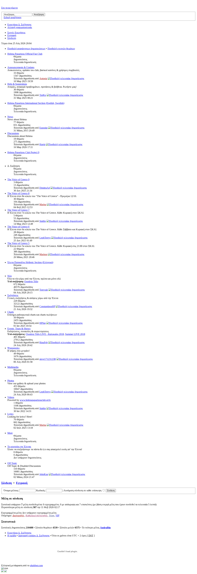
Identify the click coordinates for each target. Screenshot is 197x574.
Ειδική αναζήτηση (12, 17)
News (10, 116)
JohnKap (43, 474)
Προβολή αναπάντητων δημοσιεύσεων (26, 48)
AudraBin (105, 527)
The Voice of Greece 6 (18, 226)
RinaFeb (43, 342)
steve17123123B (47, 359)
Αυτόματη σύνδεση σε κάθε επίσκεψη (83, 490)
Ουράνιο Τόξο (31, 281)
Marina (42, 204)
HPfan (42, 323)
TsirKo (42, 95)
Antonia (43, 78)
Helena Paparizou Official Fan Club (24, 54)
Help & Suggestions (17, 84)
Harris (42, 144)
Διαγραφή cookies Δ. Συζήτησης (34, 535)
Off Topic (12, 463)
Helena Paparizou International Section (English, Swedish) (35, 103)
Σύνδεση (11, 38)
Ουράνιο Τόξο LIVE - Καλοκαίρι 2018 (45, 334)
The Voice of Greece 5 (18, 243)
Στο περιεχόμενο (9, 7)
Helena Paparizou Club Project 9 (23, 152)
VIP (57, 515)
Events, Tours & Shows (18, 328)
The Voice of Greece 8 (18, 193)
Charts (10, 312)
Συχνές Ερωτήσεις (16, 32)
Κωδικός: (40, 490)
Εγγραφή (11, 35)
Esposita (43, 127)
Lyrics (10, 414)
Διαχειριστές (18, 515)
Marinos (43, 254)
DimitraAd (44, 188)
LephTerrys (45, 237)
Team (51, 515)
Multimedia (12, 367)
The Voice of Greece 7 (18, 210)
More (10, 433)
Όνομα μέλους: (11, 490)
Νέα (9, 276)
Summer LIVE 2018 (75, 334)
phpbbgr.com (36, 565)
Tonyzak (43, 289)
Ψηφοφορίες (13, 348)
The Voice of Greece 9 (18, 179)
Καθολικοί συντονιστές (37, 515)
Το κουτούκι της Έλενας (19, 446)
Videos (10, 397)
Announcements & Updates (20, 67)
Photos (10, 380)
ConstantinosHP (47, 306)
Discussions (13, 133)
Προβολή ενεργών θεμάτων (61, 48)
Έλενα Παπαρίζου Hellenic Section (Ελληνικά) (30, 262)
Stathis (42, 221)
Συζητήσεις (12, 295)
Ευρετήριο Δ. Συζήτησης (19, 24)
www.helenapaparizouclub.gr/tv (35, 400)
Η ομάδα (11, 535)
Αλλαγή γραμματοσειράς (19, 27)
